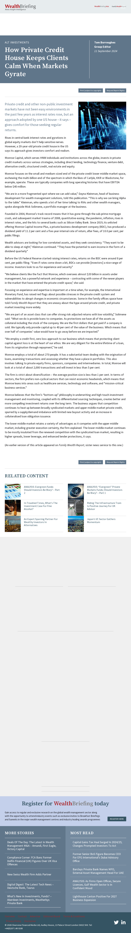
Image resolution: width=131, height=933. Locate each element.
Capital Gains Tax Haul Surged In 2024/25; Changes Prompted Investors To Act (97, 843)
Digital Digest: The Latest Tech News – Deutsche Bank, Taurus (30, 886)
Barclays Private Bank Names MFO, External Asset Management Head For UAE (98, 871)
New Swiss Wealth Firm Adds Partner (29, 874)
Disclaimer (30, 921)
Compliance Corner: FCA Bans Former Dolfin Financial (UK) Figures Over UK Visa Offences (32, 861)
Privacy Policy (13, 921)
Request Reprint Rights (116, 90)
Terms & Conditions (74, 916)
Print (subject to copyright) (90, 90)
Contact (22, 916)
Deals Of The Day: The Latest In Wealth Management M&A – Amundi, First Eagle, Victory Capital (31, 845)
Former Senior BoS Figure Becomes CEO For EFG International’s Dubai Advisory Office (97, 857)
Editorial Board (51, 916)
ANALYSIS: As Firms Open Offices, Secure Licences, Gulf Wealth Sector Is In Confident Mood (97, 884)
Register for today (65, 803)
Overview (10, 916)
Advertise (35, 916)
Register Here (117, 819)
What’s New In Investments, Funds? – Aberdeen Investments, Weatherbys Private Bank (29, 899)
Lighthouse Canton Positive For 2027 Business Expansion (95, 898)
